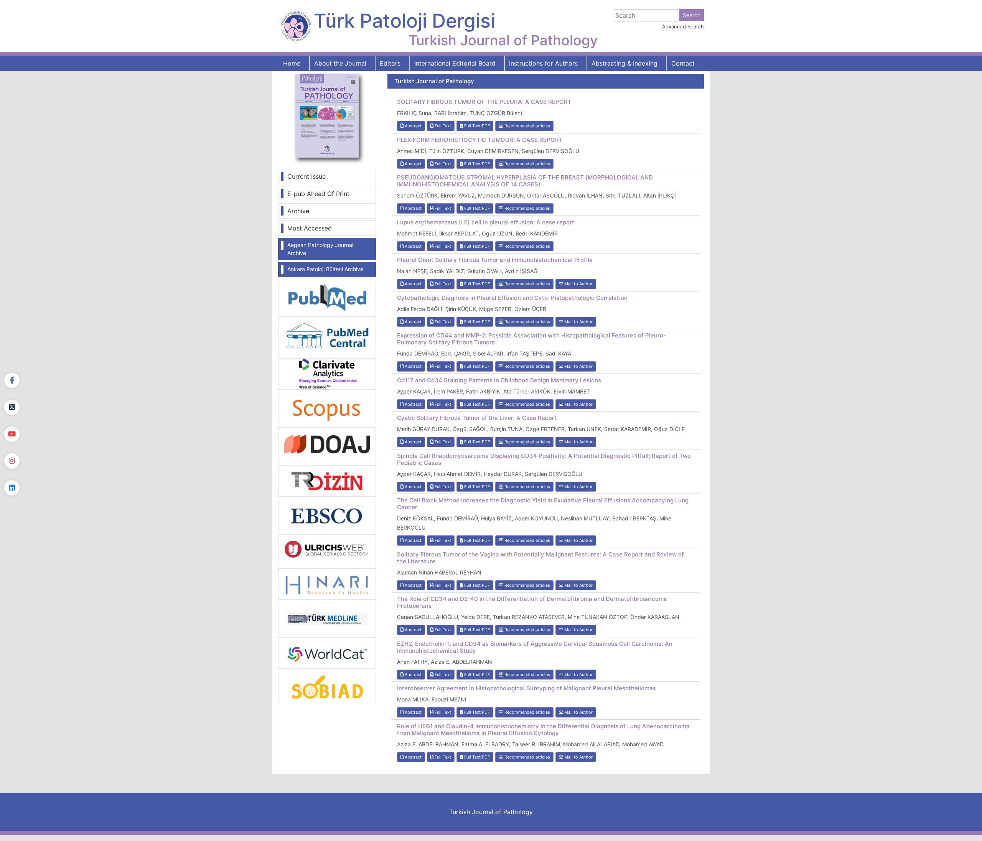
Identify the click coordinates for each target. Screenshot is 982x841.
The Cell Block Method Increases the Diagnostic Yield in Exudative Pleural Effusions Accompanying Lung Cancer (543, 504)
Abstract (413, 125)
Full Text (442, 125)
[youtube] (12, 434)
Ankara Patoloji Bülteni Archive (325, 269)
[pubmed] (327, 297)
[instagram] (12, 461)
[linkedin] (12, 487)
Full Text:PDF (476, 125)
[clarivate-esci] (327, 373)
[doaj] (327, 444)
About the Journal (340, 63)
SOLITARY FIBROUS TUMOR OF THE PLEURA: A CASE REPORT (484, 102)
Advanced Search (683, 26)
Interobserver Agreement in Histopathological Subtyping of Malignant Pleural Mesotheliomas (526, 688)
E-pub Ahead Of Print (318, 193)
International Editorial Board (455, 63)
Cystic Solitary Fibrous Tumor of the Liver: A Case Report (477, 418)
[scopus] (327, 407)
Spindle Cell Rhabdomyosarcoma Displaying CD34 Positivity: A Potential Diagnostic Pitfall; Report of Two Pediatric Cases (544, 459)
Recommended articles (526, 125)
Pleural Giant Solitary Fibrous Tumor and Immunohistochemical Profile (495, 260)
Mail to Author (578, 283)
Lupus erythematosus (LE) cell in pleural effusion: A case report (485, 222)
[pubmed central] (327, 335)
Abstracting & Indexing (624, 63)
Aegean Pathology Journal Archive (320, 249)
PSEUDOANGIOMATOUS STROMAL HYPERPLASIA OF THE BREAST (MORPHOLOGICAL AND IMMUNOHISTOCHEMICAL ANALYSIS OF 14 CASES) (525, 181)
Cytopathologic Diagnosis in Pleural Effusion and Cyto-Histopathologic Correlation (512, 298)
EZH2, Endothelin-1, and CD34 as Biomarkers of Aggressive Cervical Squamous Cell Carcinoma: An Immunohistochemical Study (534, 647)
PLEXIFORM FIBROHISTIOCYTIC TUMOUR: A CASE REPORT (480, 140)
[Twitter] (12, 407)
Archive (298, 211)
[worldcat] (327, 653)
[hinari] (327, 583)
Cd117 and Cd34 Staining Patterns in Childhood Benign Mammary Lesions (499, 380)
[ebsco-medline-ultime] (327, 514)
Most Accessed (309, 228)
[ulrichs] (327, 549)
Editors (390, 63)
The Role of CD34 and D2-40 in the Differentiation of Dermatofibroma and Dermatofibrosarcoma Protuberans (532, 602)
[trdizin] (327, 480)
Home (291, 63)
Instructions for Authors (543, 63)
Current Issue (306, 176)
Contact (683, 63)
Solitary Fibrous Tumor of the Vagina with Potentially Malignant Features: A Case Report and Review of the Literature (540, 558)
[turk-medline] (327, 618)
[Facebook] (12, 380)
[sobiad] (327, 687)
